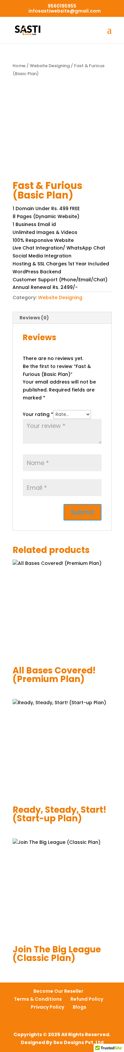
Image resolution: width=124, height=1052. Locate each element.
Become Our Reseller (58, 991)
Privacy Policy (47, 1007)
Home (19, 66)
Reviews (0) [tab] (34, 317)
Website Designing (50, 66)
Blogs (79, 1007)
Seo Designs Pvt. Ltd (78, 1042)
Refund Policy (86, 999)
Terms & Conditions (38, 999)
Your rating (38, 414)
